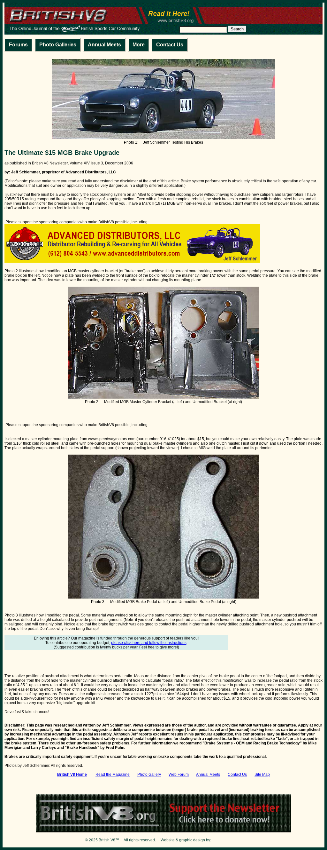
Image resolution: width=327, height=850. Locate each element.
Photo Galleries (57, 44)
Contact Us (169, 44)
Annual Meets (104, 44)
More (139, 44)
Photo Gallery (149, 774)
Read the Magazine (112, 774)
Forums (18, 44)
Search (237, 29)
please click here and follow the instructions (148, 642)
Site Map (262, 774)
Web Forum (179, 774)
